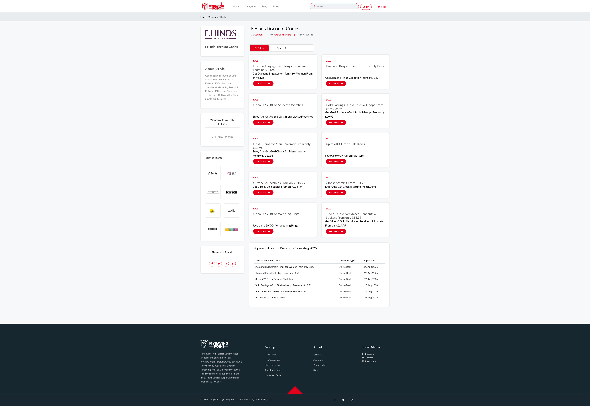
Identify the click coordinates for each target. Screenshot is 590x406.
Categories (251, 6)
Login (366, 6)
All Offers (259, 48)
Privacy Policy (319, 365)
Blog (264, 6)
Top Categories (272, 360)
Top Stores (270, 354)
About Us (318, 360)
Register (381, 6)
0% (272, 34)
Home (236, 6)
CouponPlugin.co (263, 399)
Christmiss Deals (273, 370)
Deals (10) (281, 48)
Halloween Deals (273, 375)
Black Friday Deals (273, 365)
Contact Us (318, 354)
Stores (276, 6)
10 (252, 34)
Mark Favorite (305, 34)
